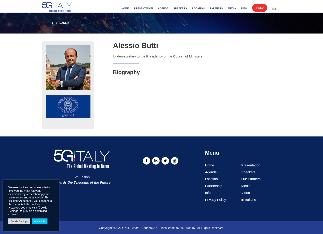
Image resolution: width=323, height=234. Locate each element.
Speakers (180, 8)
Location (198, 8)
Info (244, 8)
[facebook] (146, 161)
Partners (216, 8)
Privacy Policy (215, 200)
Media (232, 8)
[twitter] (165, 161)
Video (260, 7)
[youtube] (174, 161)
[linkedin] (156, 161)
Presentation (143, 8)
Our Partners (251, 179)
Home (125, 8)
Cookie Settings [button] (19, 221)
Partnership (213, 186)
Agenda (163, 8)
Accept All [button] (39, 221)
